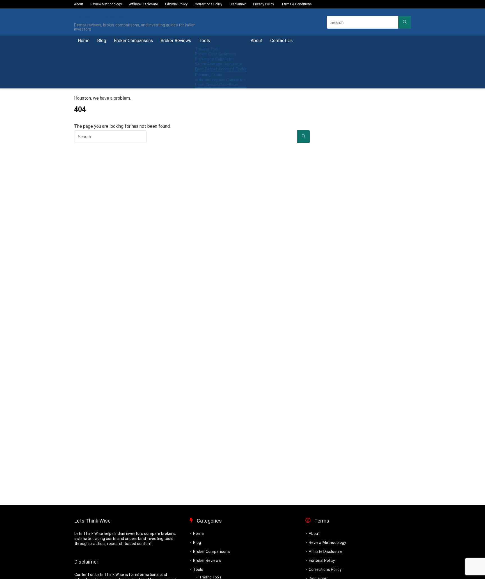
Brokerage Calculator (214, 58)
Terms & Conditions (296, 4)
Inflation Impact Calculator (220, 79)
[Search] (404, 22)
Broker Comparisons (133, 40)
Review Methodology (106, 4)
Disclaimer (238, 4)
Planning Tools (208, 74)
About (78, 4)
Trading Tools (208, 48)
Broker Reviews (176, 40)
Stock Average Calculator (218, 64)
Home (84, 40)
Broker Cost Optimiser (216, 53)
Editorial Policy (176, 4)
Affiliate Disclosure (143, 4)
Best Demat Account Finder (221, 69)
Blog (101, 40)
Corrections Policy (208, 4)
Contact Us (281, 40)
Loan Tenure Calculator (217, 84)
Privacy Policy (263, 4)
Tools (204, 40)
